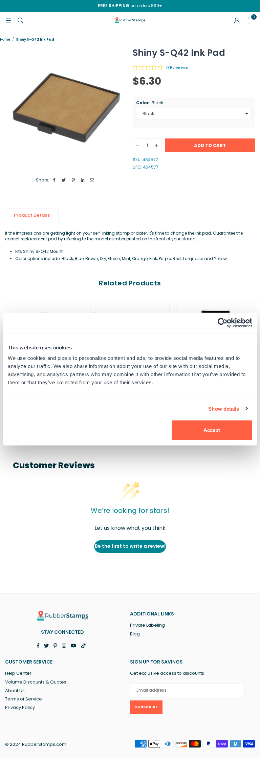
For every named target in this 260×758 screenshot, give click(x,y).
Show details (223, 408)
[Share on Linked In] (82, 180)
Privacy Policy (20, 707)
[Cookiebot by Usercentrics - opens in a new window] (222, 323)
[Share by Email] (92, 180)
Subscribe (146, 707)
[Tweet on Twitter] (63, 180)
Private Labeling (147, 625)
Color (149, 103)
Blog (135, 634)
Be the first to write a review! (130, 546)
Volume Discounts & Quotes (35, 682)
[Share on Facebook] (54, 180)
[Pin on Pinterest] (73, 180)
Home (5, 39)
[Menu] (8, 20)
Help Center (18, 673)
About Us (15, 690)
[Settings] (237, 20)
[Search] (20, 20)
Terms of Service (23, 699)
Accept (211, 430)
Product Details (32, 215)
